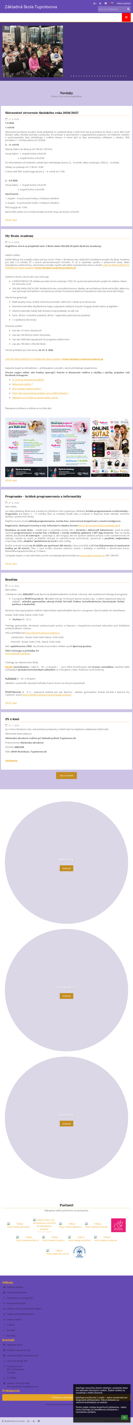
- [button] (101, 3)
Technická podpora (17, 1292)
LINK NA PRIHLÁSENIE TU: (33, 359)
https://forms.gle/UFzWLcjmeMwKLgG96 (99, 525)
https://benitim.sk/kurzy (17, 653)
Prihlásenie (124, 3)
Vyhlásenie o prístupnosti (20, 1297)
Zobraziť (66, 868)
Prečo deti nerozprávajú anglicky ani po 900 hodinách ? (40, 393)
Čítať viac (11, 221)
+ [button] (95, 3)
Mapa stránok (14, 1319)
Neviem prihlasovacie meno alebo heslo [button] (66, 1404)
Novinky (11, 1335)
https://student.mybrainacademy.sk (55, 267)
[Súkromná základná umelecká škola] (118, 1225)
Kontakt (11, 1330)
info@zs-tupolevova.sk (18, 1350)
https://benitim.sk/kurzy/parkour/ (42, 632)
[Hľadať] (128, 9)
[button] (105, 3)
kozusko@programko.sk (92, 555)
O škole (11, 1324)
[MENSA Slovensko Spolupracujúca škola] (79, 1252)
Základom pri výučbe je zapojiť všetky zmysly (35, 397)
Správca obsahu (15, 1287)
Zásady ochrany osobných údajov (24, 1308)
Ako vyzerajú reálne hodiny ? (27, 388)
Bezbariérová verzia (14, 1421)
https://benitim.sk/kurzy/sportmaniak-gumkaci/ (47, 694)
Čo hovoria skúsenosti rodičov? (28, 379)
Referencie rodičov (21, 384)
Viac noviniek (66, 775)
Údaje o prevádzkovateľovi (20, 1313)
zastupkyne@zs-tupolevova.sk (22, 1355)
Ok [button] (124, 1417)
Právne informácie (16, 1303)
